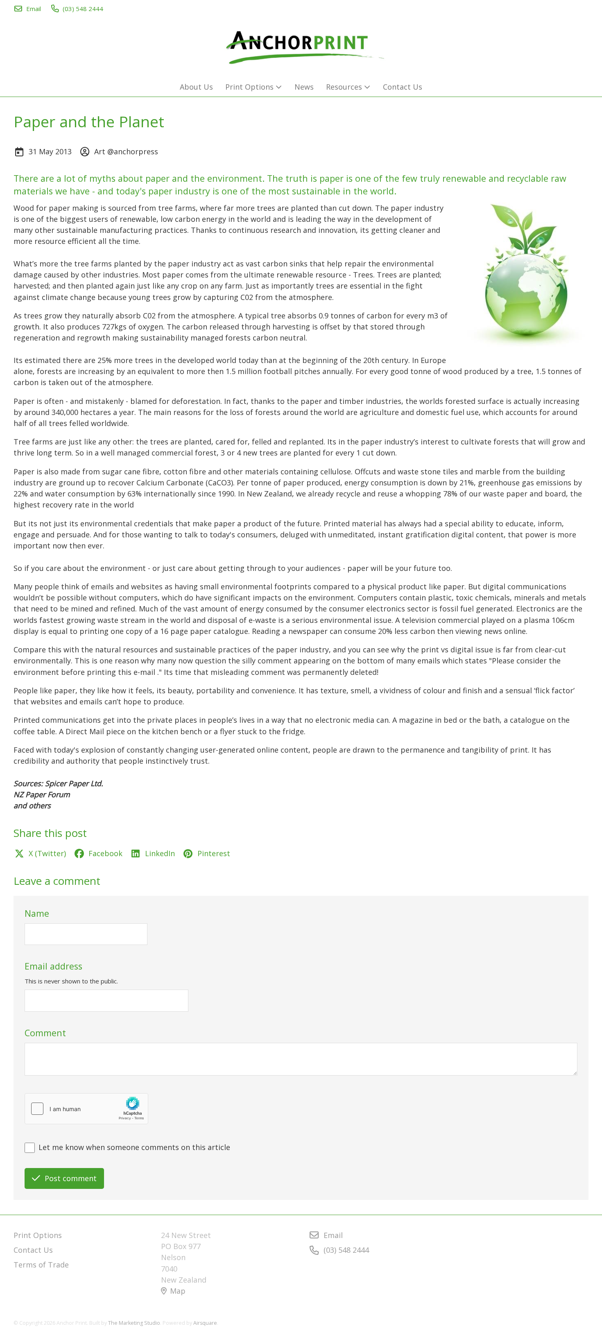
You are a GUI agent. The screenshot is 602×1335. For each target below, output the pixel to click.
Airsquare (205, 1322)
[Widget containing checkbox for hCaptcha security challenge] (86, 1108)
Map (178, 1291)
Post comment (71, 1178)
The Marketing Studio (134, 1322)
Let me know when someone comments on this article (134, 1147)
